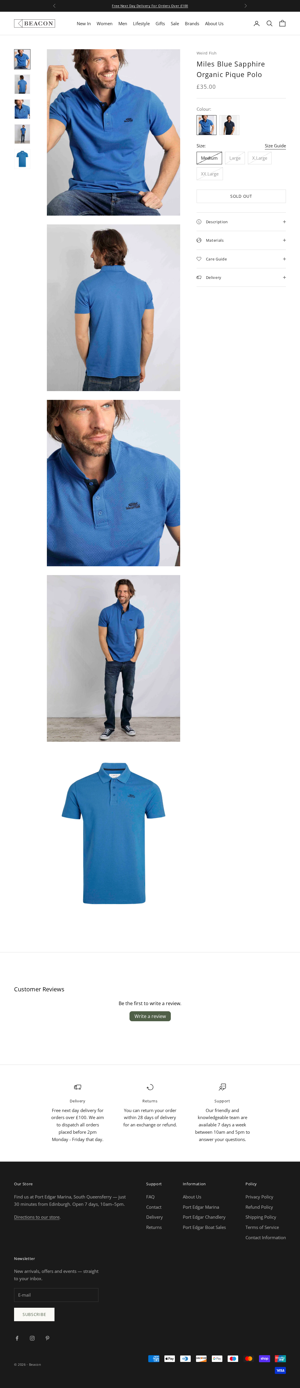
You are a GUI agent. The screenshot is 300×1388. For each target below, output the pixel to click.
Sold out (241, 196)
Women (104, 23)
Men (122, 23)
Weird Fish (207, 53)
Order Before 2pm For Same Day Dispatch (150, 6)
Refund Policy (259, 1207)
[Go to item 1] (22, 59)
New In (84, 23)
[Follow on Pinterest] (47, 1338)
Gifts (160, 23)
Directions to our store (36, 1217)
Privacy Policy (259, 1197)
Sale (175, 23)
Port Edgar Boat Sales (204, 1227)
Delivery (154, 1217)
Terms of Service (262, 1227)
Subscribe (34, 1314)
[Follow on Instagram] (32, 1338)
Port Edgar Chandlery (204, 1217)
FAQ (150, 1197)
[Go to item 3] (22, 109)
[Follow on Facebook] (17, 1338)
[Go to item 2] (22, 84)
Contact (153, 1207)
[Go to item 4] (22, 134)
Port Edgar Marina (201, 1207)
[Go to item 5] (22, 159)
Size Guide (275, 146)
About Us (214, 23)
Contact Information (266, 1237)
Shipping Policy (261, 1217)
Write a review (150, 1016)
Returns (154, 1227)
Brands (192, 23)
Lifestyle (141, 23)
